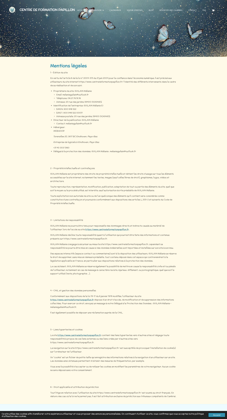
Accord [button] (216, 415)
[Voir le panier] (213, 10)
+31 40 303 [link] (61, 147)
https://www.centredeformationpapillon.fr (107, 229)
